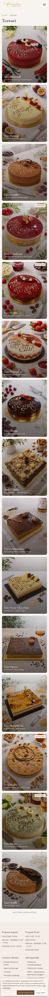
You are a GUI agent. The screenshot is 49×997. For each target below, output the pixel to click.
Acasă (4, 15)
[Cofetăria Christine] (12, 4)
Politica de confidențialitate (34, 963)
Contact (7, 972)
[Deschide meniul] (44, 4)
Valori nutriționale (11, 968)
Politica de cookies (35, 968)
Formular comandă (11, 975)
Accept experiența (25, 993)
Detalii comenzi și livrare (11, 963)
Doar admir (41, 993)
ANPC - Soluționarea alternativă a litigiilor (35, 973)
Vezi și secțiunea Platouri (25, 912)
